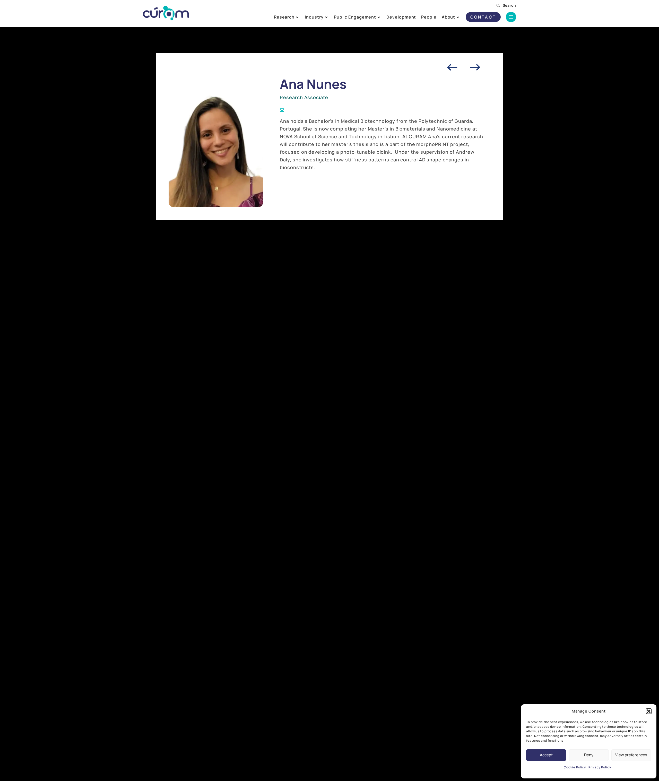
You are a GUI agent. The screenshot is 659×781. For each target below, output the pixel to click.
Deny (588, 755)
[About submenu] (462, 17)
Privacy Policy (599, 767)
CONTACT (483, 17)
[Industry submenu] (330, 17)
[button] (648, 711)
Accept (546, 755)
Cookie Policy (575, 767)
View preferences (631, 755)
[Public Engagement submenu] (383, 17)
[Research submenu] (301, 17)
